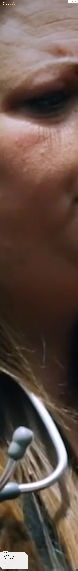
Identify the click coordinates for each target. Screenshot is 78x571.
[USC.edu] (76, 1)
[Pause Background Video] (77, 570)
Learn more (7, 565)
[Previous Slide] (4, 552)
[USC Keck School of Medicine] (9, 3)
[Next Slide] (7, 552)
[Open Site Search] (73, 1)
